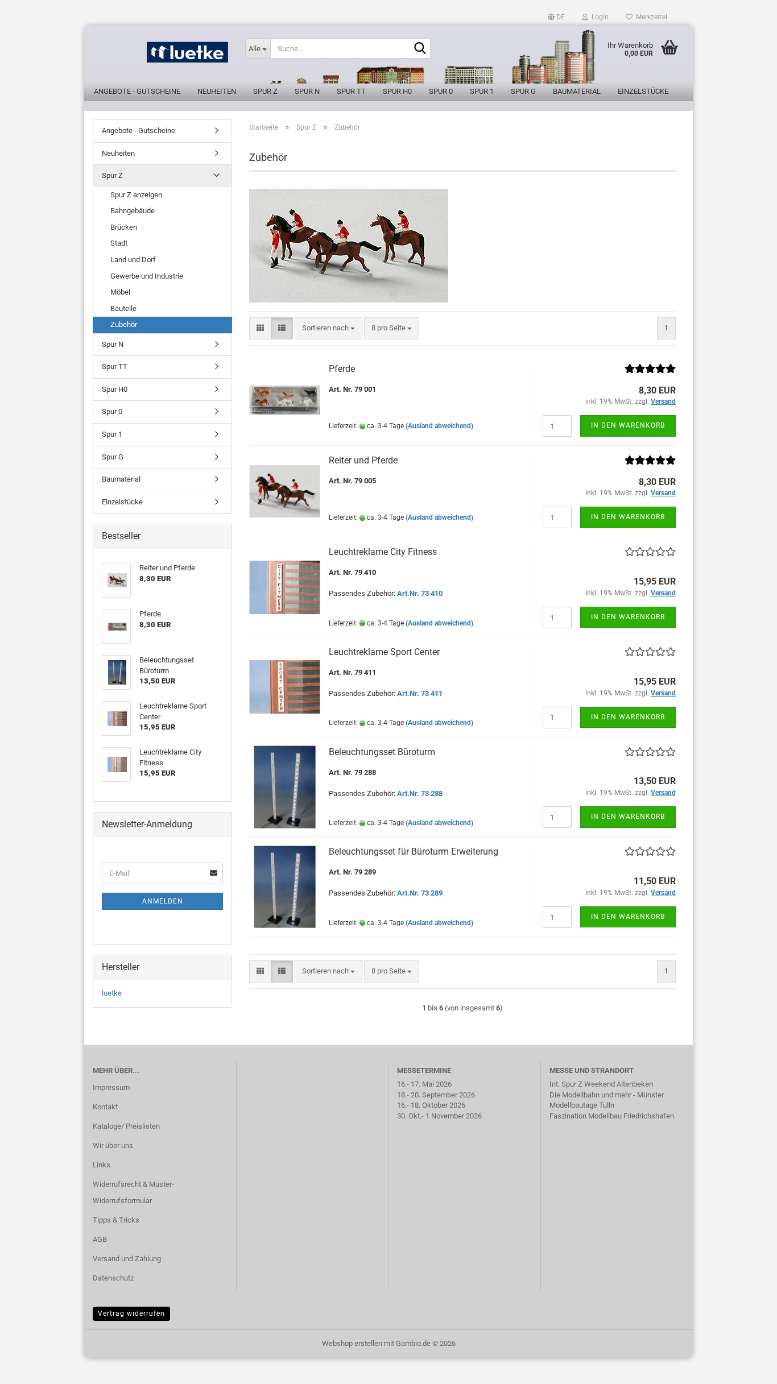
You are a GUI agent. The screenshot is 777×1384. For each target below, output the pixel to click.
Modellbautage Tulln (581, 1105)
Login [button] (598, 17)
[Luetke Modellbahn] (160, 57)
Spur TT (351, 91)
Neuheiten (216, 91)
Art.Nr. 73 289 (420, 893)
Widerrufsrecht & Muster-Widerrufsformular (133, 1192)
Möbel (120, 292)
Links (101, 1165)
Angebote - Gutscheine (137, 91)
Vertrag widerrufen (131, 1313)
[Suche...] (420, 49)
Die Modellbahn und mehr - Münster (606, 1095)
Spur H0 (397, 91)
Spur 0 (441, 91)
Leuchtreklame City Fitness (383, 551)
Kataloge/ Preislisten (126, 1126)
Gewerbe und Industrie (146, 276)
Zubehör (123, 324)
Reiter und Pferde (363, 460)
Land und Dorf (133, 259)
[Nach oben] (746, 1367)
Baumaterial (577, 91)
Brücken (123, 227)
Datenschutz (113, 1278)
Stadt (118, 243)
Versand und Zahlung (127, 1258)
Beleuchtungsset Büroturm (382, 752)
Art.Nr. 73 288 (420, 793)
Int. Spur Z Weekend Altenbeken (601, 1084)
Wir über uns (113, 1145)
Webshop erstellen (352, 1343)
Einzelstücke (643, 91)
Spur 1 (482, 91)
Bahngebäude (132, 210)
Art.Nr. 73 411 (420, 693)
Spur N (307, 91)
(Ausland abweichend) (439, 426)
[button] (556, 17)
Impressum (111, 1087)
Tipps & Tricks (116, 1220)
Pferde (342, 368)
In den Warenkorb (628, 425)
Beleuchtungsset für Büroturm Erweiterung (413, 851)
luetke (112, 993)
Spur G (523, 91)
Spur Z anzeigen (136, 194)
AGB (100, 1239)
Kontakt (105, 1107)
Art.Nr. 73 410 (420, 593)
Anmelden (162, 901)
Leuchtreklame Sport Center (384, 652)
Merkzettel (650, 17)
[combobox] (328, 328)
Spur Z (265, 91)
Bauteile (123, 308)
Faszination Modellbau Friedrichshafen (611, 1116)
